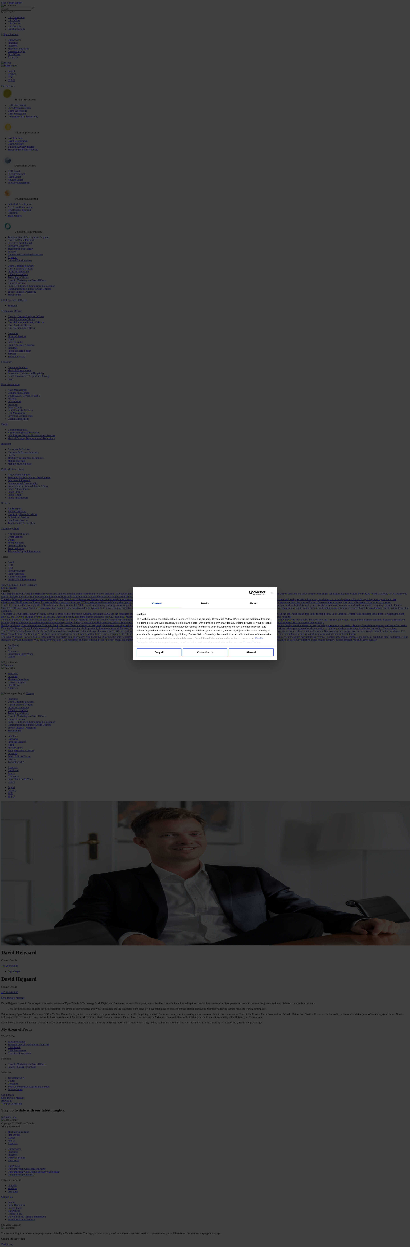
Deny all (159, 652)
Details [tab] (205, 603)
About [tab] (253, 603)
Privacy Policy (251, 642)
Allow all (251, 652)
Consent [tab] (157, 603)
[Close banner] (272, 593)
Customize (203, 652)
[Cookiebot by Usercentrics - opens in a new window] (251, 593)
